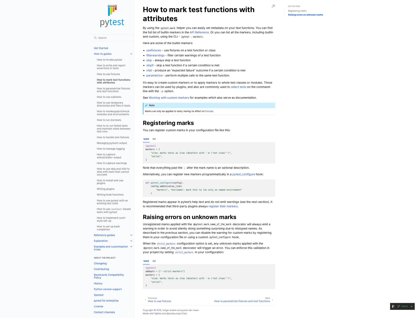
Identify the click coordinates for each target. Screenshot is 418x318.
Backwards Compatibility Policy (109, 276)
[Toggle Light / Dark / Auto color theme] (273, 6)
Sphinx (157, 313)
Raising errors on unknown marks (305, 14)
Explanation (101, 240)
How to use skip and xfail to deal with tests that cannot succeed (113, 171)
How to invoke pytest (109, 59)
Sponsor (99, 294)
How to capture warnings (112, 163)
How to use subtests (109, 96)
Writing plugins (105, 188)
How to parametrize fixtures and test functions (113, 90)
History (98, 283)
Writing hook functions (110, 194)
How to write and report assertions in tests (111, 67)
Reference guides (104, 235)
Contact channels (104, 312)
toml (146, 138)
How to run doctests (109, 120)
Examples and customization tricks (111, 248)
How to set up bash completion (108, 228)
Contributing (101, 269)
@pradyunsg (173, 313)
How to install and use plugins (110, 182)
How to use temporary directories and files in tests (113, 104)
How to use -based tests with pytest (114, 210)
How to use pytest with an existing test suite (112, 202)
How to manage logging (111, 148)
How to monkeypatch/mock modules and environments (113, 113)
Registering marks (297, 10)
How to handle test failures (113, 137)
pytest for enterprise (106, 300)
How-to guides (103, 53)
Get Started (101, 48)
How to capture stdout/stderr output (109, 156)
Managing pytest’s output (112, 143)
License (98, 306)
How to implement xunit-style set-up (111, 219)
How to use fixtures (108, 74)
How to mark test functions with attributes (113, 81)
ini (154, 138)
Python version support (108, 289)
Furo (184, 313)
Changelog (100, 263)
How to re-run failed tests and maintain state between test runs (113, 128)
